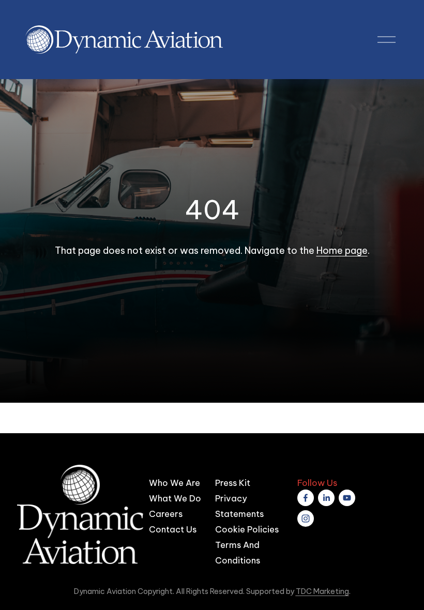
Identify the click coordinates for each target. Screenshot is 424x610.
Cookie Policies (247, 529)
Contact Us (172, 529)
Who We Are (174, 482)
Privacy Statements (239, 506)
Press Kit (232, 482)
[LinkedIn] (326, 498)
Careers (166, 513)
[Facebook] (305, 498)
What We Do (175, 498)
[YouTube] (347, 498)
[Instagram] (305, 518)
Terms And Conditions (237, 552)
